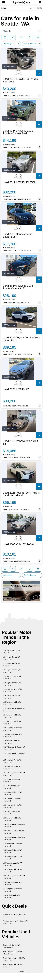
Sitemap (21, 971)
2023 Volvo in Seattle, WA (11, 787)
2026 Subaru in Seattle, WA (12, 883)
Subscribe (39, 8)
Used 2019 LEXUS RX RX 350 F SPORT (20, 80)
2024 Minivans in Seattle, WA (13, 845)
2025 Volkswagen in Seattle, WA (14, 710)
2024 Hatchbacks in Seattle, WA (14, 825)
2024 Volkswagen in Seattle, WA (14, 774)
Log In (32, 8)
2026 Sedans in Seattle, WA (12, 806)
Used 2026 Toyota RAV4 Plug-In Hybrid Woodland (21, 494)
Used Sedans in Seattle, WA (12, 953)
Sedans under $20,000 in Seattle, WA (15, 922)
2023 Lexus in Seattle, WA (12, 703)
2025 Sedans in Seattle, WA (12, 729)
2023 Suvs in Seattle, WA (11, 665)
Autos (3, 8)
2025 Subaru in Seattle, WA (12, 735)
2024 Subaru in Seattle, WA (12, 768)
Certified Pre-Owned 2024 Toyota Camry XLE (18, 287)
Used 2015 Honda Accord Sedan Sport (17, 235)
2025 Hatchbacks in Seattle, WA (14, 832)
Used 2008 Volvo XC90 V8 (18, 544)
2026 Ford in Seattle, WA (11, 896)
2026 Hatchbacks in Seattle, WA (14, 838)
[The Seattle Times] (21, 2)
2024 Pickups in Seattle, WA (12, 793)
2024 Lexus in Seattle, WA (12, 716)
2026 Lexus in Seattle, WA (12, 819)
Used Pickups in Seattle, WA (12, 966)
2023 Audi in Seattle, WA (11, 780)
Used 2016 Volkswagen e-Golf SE (20, 442)
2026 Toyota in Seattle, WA (12, 684)
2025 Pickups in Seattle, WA (12, 858)
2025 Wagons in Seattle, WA (12, 864)
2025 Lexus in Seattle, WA (12, 742)
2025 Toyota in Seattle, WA (12, 677)
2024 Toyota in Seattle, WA (12, 671)
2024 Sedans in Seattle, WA (12, 690)
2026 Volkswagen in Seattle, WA (14, 877)
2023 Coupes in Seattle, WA (12, 890)
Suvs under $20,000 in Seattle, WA (14, 916)
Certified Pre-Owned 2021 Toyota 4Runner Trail (18, 132)
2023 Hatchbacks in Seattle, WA (14, 755)
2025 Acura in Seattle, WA (12, 800)
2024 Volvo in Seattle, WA (11, 813)
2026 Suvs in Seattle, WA (11, 697)
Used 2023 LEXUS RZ (16, 389)
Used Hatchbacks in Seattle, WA (14, 959)
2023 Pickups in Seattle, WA (12, 851)
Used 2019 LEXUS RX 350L (19, 182)
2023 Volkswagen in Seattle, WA (14, 748)
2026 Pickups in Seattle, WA (12, 871)
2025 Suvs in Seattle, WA (11, 652)
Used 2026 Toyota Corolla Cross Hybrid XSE (21, 339)
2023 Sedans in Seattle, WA (12, 761)
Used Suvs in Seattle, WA (11, 946)
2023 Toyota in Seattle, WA (12, 722)
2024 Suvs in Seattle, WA (11, 658)
